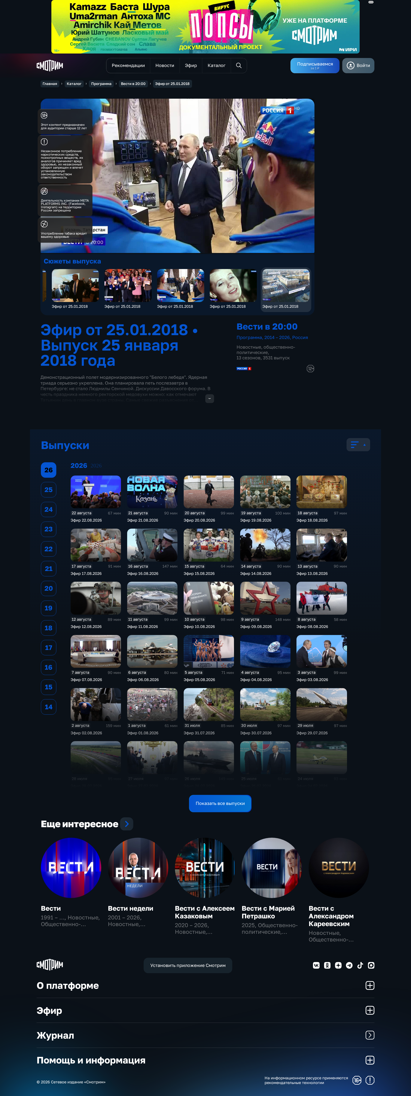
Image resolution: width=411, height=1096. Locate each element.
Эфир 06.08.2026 (143, 679)
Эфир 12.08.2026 (86, 626)
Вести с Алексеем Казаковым (205, 912)
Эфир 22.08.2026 (86, 520)
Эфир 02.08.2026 (86, 732)
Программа (101, 84)
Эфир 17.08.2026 (86, 573)
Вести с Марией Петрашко (268, 912)
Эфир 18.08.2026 (312, 520)
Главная (50, 84)
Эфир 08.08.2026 (312, 626)
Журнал (55, 1035)
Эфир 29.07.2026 (312, 732)
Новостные (249, 347)
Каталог (74, 84)
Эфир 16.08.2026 (142, 573)
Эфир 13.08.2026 (312, 573)
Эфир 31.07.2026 (199, 732)
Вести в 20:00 (133, 84)
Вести (51, 908)
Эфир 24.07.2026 (312, 786)
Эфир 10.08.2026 (199, 626)
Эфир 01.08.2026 (142, 732)
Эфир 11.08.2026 (142, 626)
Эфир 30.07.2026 (256, 732)
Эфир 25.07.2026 (255, 786)
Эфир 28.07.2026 (86, 786)
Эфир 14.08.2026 (255, 573)
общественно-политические (266, 349)
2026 (96, 465)
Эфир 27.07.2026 (142, 786)
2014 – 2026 (277, 337)
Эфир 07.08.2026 (86, 679)
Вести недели (130, 908)
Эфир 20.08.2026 (199, 520)
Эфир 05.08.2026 (199, 679)
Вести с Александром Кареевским (331, 916)
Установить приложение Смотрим (188, 965)
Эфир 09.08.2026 (256, 626)
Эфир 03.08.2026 (312, 679)
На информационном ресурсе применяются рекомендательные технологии (306, 1080)
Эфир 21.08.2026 (142, 520)
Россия (300, 337)
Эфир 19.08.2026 (255, 520)
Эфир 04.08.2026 (256, 679)
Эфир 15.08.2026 (199, 573)
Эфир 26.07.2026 (199, 786)
